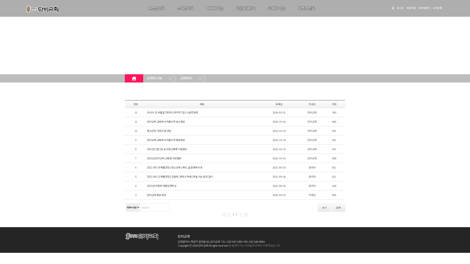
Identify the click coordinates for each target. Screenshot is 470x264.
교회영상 (185, 78)
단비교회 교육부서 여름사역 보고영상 (166, 121)
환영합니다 (157, 8)
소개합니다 (185, 8)
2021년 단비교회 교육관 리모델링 (164, 158)
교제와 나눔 (276, 8)
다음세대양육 (245, 8)
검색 (338, 207)
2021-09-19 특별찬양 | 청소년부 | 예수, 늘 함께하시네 (174, 167)
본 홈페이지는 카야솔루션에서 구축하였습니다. (255, 245)
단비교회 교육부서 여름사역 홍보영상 (166, 140)
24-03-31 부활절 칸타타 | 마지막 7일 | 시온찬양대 (172, 112)
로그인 (400, 8)
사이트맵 (437, 8)
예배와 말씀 (214, 8)
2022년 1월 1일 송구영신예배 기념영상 (167, 149)
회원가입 (411, 8)
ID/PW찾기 (424, 8)
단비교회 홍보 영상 (156, 195)
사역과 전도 (306, 8)
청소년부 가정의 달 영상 (159, 131)
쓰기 (324, 207)
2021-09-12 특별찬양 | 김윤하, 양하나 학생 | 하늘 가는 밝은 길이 (180, 176)
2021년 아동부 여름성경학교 (161, 186)
